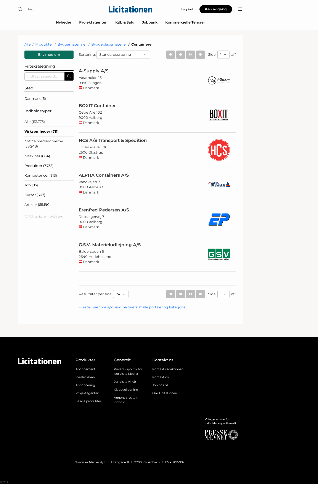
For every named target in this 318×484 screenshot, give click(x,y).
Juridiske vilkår (125, 382)
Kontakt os (160, 377)
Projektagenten (93, 22)
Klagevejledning (126, 390)
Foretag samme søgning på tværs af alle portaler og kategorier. (133, 307)
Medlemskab (85, 377)
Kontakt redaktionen (167, 369)
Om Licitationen (164, 393)
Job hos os (160, 385)
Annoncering (85, 385)
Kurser (34, 195)
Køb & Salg (124, 22)
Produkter (44, 44)
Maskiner (37, 156)
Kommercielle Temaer (185, 22)
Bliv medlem (49, 54)
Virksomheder (41, 131)
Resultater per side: (96, 294)
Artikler (37, 205)
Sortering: (87, 54)
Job (31, 185)
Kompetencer (40, 175)
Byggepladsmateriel (109, 44)
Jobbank (149, 22)
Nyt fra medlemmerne (43, 143)
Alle (27, 44)
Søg (30, 9)
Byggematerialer (72, 44)
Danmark (35, 99)
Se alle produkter (88, 401)
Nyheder (63, 22)
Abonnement (85, 369)
